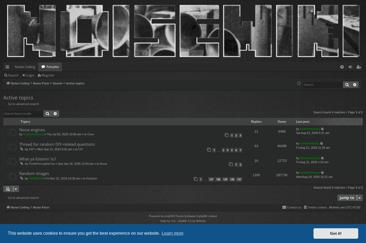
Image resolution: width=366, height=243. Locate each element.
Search (13, 75)
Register (48, 75)
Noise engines (32, 129)
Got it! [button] (336, 233)
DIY (80, 149)
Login (30, 75)
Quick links (8, 67)
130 (232, 179)
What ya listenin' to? (37, 159)
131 (239, 179)
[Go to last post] (322, 129)
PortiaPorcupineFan (42, 163)
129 (225, 179)
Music (103, 163)
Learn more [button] (173, 233)
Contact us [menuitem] (294, 207)
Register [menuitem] (360, 67)
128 (218, 179)
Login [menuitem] (351, 67)
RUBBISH (35, 178)
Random (91, 178)
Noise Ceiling (25, 66)
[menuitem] (342, 66)
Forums (52, 66)
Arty (173, 220)
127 (211, 179)
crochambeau (309, 143)
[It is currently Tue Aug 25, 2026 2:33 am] (299, 83)
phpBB (169, 216)
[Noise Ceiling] (6, 1)
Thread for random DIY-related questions (57, 144)
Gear (90, 134)
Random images (34, 173)
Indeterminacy (33, 134)
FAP (31, 149)
